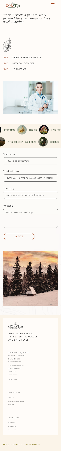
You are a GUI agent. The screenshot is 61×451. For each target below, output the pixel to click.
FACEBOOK (11, 422)
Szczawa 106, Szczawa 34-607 (16, 355)
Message (8, 205)
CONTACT (11, 404)
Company (8, 188)
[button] (52, 4)
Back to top (12, 430)
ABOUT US (11, 397)
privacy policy (13, 379)
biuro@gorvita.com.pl (14, 361)
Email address (11, 171)
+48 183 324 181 (12, 371)
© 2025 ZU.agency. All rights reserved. (22, 444)
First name (9, 154)
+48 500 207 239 (12, 375)
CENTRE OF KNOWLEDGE (16, 401)
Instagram (12, 426)
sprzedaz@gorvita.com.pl (16, 365)
